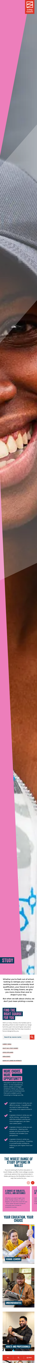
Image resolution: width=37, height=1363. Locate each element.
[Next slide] (32, 1182)
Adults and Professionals (18, 1346)
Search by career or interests (12, 1060)
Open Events (6, 1056)
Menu (30, 1357)
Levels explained (8, 1052)
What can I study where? (10, 1048)
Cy (8, 1357)
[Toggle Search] (18, 1357)
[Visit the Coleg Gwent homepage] (29, 7)
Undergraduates (13, 1302)
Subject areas (7, 1044)
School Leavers (13, 1259)
